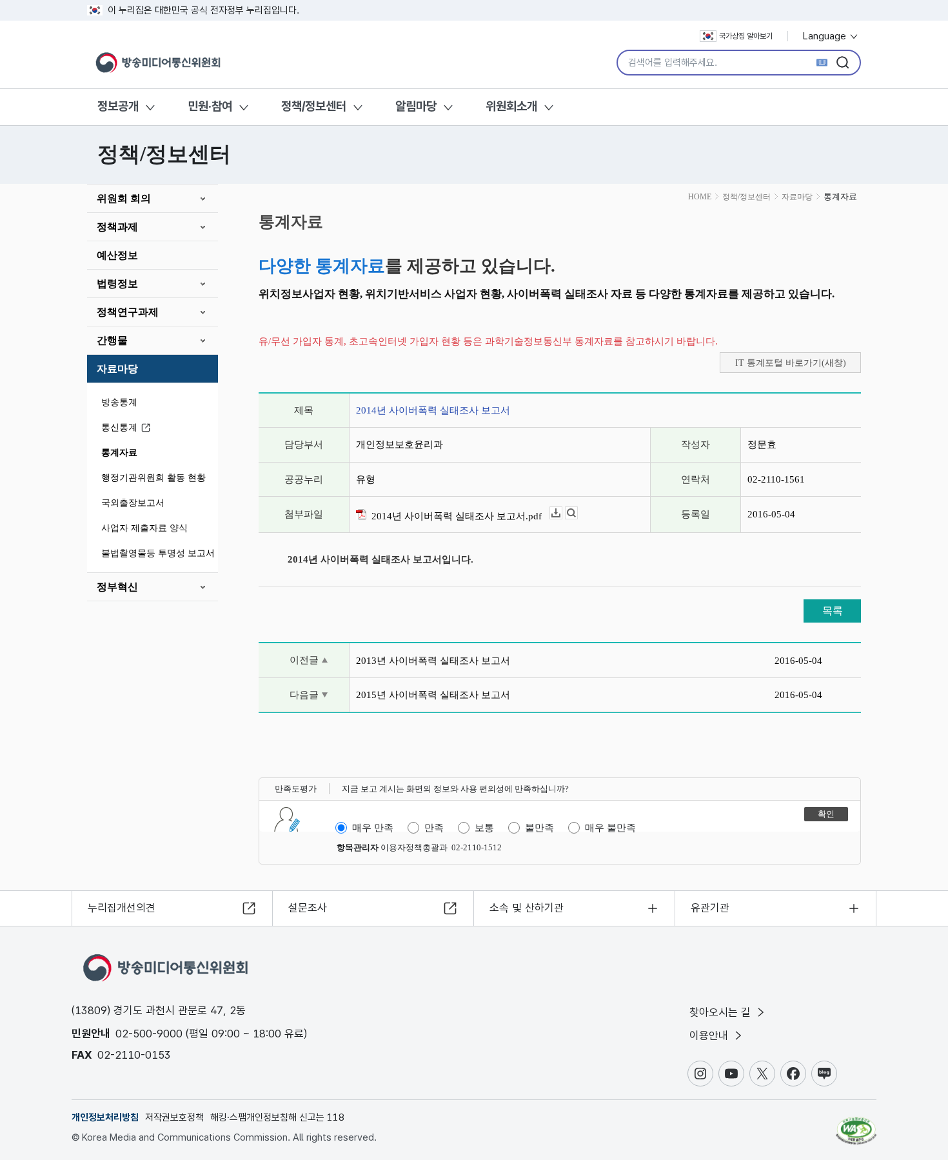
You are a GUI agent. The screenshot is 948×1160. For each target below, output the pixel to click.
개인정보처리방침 (105, 1117)
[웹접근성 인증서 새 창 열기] (856, 1124)
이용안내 (710, 1035)
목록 (832, 610)
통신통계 (119, 427)
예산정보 (117, 255)
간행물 (112, 340)
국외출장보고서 (132, 503)
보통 (484, 828)
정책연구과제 (128, 311)
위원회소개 (511, 106)
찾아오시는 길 (721, 1012)
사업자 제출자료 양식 (144, 528)
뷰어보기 (577, 513)
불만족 (539, 828)
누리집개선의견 (121, 907)
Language (826, 36)
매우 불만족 (610, 828)
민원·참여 (210, 106)
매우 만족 (372, 828)
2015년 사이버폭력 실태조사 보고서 (433, 695)
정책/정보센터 (313, 106)
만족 (434, 828)
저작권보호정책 (174, 1117)
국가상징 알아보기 (746, 36)
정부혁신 (117, 586)
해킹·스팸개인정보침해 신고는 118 (277, 1117)
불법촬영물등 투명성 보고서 (158, 553)
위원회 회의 (124, 198)
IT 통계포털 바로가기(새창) (790, 363)
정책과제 (117, 226)
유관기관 (710, 907)
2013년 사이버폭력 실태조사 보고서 (433, 660)
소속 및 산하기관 (526, 907)
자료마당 (117, 368)
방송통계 (119, 402)
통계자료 (119, 452)
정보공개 (118, 106)
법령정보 (117, 283)
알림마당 (416, 106)
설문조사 (307, 907)
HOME (699, 196)
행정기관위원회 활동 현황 (153, 478)
